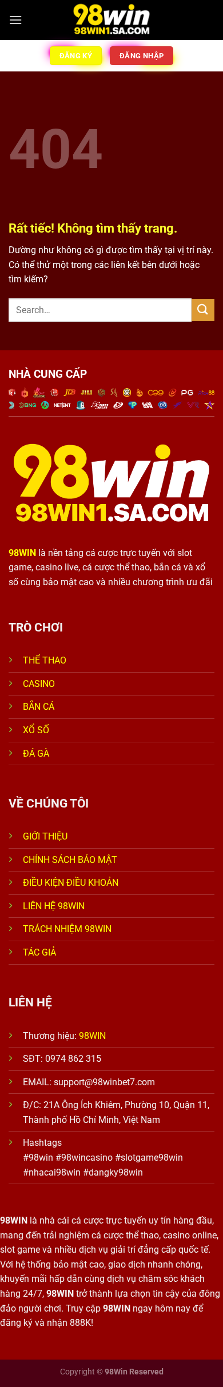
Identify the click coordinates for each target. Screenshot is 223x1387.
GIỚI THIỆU (45, 836)
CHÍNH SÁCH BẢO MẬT (70, 859)
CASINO (39, 683)
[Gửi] (203, 310)
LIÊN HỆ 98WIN (54, 906)
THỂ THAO (44, 660)
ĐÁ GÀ (36, 753)
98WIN (92, 1035)
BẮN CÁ (38, 706)
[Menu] (15, 20)
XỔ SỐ (36, 730)
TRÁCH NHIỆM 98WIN (67, 929)
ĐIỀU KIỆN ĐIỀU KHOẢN (70, 882)
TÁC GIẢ (40, 952)
